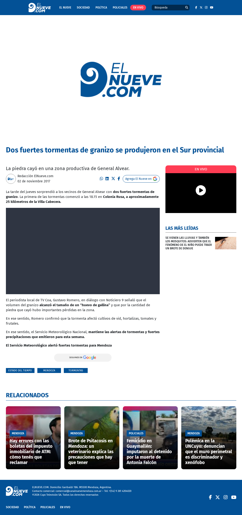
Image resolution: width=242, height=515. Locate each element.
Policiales (120, 7)
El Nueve (65, 7)
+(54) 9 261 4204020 (120, 491)
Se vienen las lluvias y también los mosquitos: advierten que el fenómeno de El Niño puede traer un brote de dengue (188, 243)
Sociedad (83, 7)
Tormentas (76, 370)
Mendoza (49, 370)
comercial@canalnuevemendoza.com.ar (78, 491)
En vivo (138, 7)
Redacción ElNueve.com (35, 176)
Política (101, 7)
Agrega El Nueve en (138, 178)
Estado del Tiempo (20, 370)
